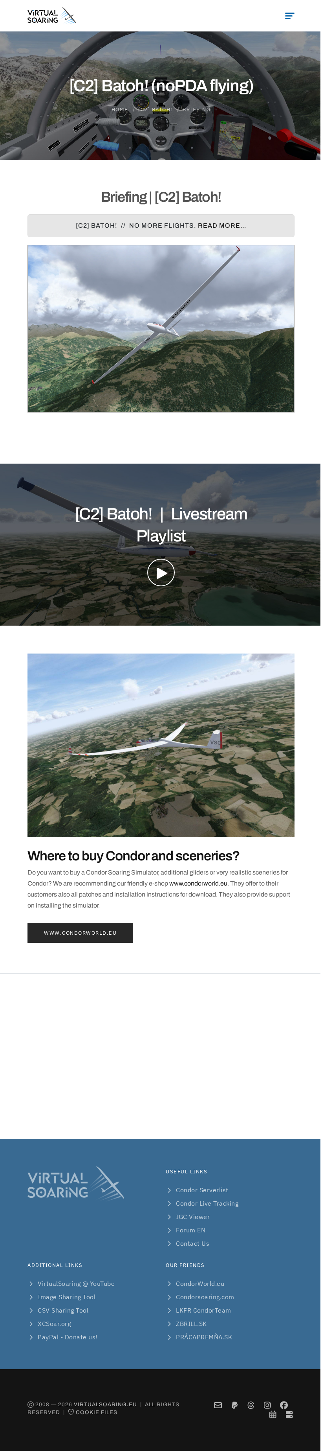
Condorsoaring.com (205, 1297)
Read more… (222, 225)
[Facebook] (284, 1405)
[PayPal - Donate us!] (235, 1405)
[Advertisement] (161, 1056)
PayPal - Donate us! (68, 1337)
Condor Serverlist (202, 1190)
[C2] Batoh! (155, 109)
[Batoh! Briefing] (161, 328)
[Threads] (251, 1405)
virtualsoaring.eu (105, 1404)
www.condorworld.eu (198, 883)
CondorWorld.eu (200, 1283)
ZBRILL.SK (191, 1324)
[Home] (51, 16)
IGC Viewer (193, 1217)
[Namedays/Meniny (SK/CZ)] (273, 1414)
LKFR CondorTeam (203, 1310)
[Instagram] (268, 1405)
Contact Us (192, 1243)
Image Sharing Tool (66, 1297)
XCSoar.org (54, 1324)
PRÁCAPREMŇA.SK (204, 1337)
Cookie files (96, 1412)
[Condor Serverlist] (290, 1414)
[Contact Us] (218, 1405)
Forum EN (190, 1230)
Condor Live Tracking (207, 1203)
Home (120, 109)
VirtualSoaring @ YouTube (76, 1283)
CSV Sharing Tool (63, 1310)
